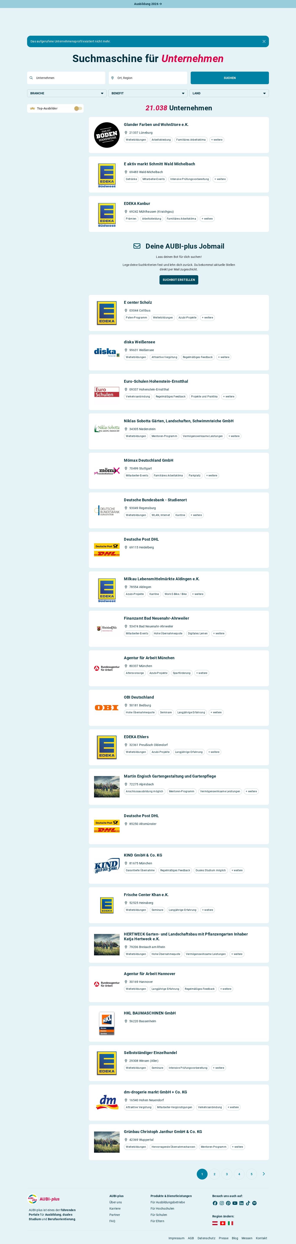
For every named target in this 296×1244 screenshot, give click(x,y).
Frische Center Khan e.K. (146, 894)
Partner (114, 1215)
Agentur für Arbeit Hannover (149, 973)
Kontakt (261, 1238)
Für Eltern (157, 1221)
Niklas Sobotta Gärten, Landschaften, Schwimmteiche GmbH (179, 421)
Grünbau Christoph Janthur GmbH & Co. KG (163, 1131)
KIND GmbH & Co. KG (143, 855)
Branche (37, 93)
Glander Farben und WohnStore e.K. (156, 124)
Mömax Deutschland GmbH (148, 460)
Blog (235, 1238)
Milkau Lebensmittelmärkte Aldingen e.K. (162, 579)
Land (196, 93)
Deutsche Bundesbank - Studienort (155, 500)
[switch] (69, 108)
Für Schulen (159, 1215)
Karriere (114, 1208)
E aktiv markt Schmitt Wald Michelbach (159, 164)
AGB (191, 1238)
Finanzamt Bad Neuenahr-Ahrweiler (156, 618)
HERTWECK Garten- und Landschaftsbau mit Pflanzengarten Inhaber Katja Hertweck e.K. (186, 936)
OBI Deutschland (139, 697)
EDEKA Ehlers (136, 737)
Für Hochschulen (162, 1208)
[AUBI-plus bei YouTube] (235, 1203)
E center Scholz (138, 302)
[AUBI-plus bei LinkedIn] (241, 1203)
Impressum (176, 1238)
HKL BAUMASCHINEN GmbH (150, 1013)
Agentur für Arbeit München (149, 658)
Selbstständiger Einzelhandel (150, 1052)
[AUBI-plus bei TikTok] (248, 1203)
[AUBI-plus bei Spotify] (254, 1203)
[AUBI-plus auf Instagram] (221, 1203)
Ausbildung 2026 (146, 4)
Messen (247, 1238)
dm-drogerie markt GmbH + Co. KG (155, 1092)
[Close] (264, 41)
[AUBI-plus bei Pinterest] (228, 1203)
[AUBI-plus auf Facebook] (215, 1203)
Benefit (118, 93)
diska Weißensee (139, 342)
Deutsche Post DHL (141, 539)
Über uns (115, 1202)
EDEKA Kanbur (137, 203)
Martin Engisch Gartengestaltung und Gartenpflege (170, 776)
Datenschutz (206, 1238)
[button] (178, 279)
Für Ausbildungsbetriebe (168, 1202)
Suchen (230, 78)
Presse (223, 1238)
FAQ (112, 1221)
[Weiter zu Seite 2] (264, 1174)
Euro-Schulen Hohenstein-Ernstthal (156, 381)
